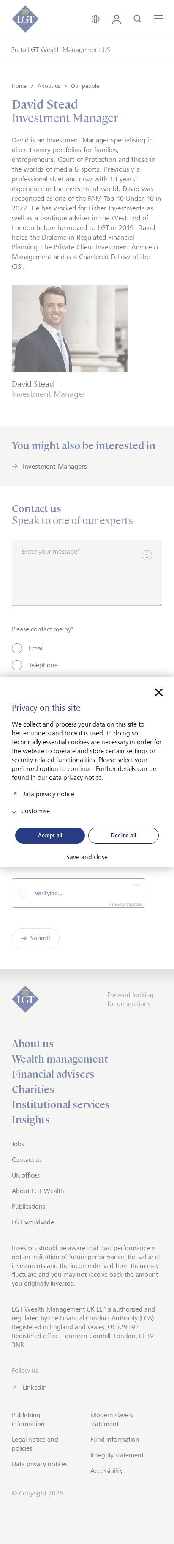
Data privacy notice (47, 794)
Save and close (87, 857)
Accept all (50, 835)
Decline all (123, 835)
